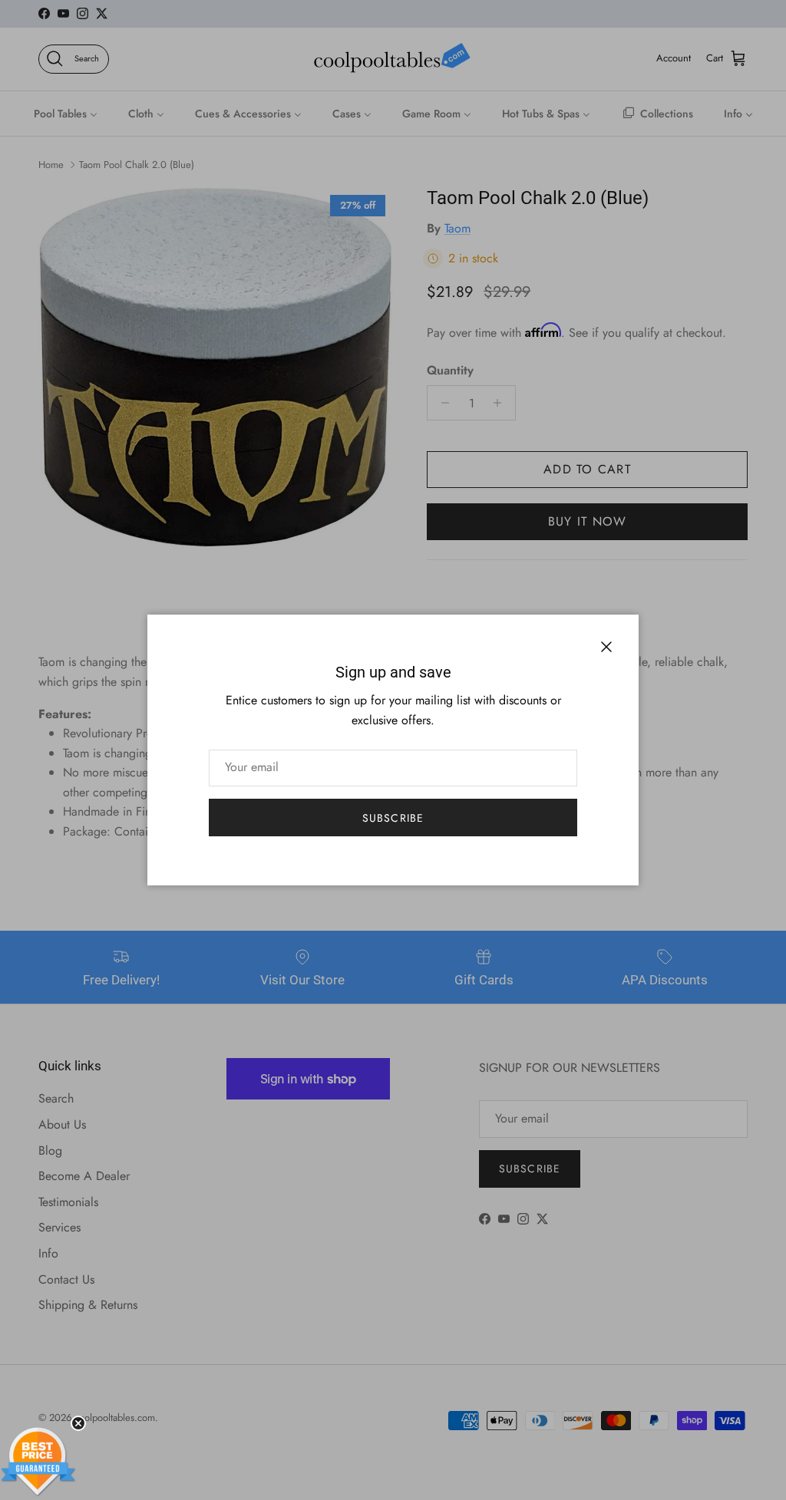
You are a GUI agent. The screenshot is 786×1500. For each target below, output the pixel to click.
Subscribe (393, 818)
